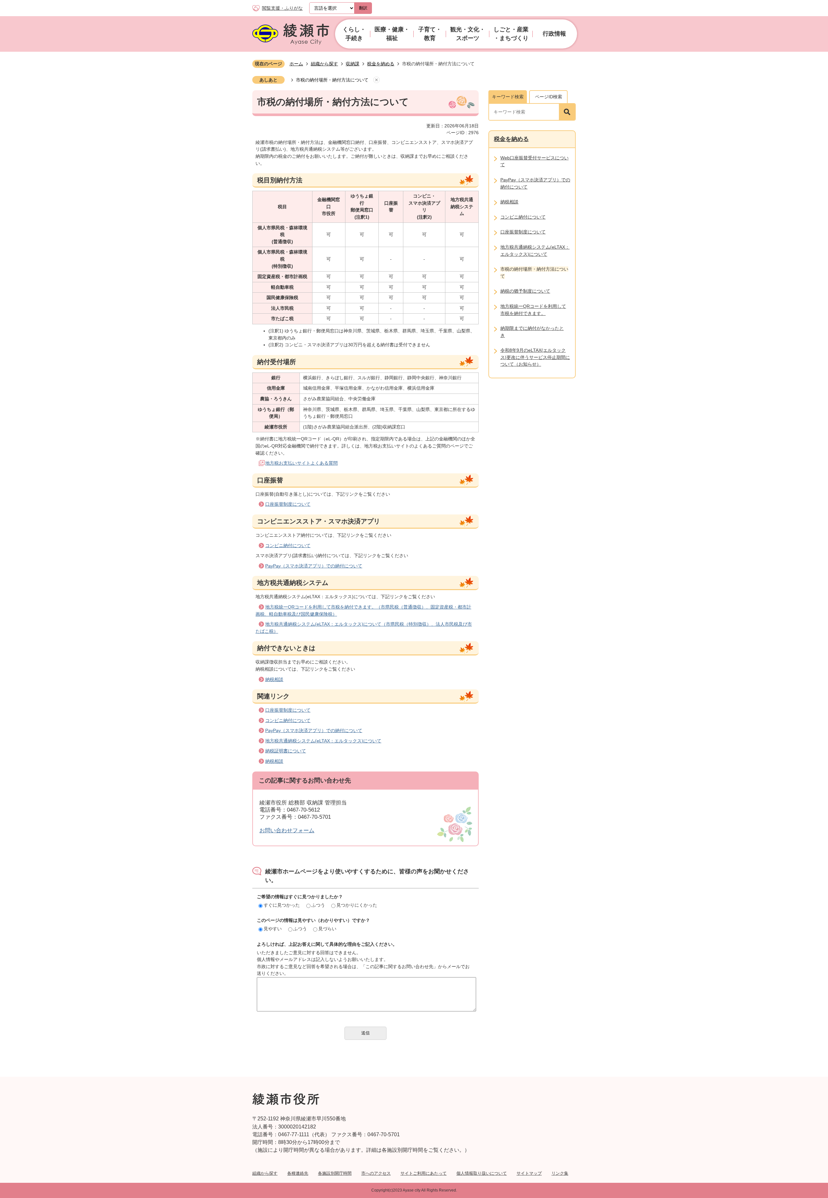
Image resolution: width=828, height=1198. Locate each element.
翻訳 (363, 7)
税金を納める (380, 63)
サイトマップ (529, 1173)
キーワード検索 (508, 96)
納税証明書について (285, 750)
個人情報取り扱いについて (481, 1173)
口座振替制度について (287, 504)
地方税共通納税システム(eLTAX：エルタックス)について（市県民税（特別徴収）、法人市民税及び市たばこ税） (364, 627)
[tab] (507, 96)
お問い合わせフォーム (286, 830)
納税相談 (274, 679)
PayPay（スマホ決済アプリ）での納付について (313, 565)
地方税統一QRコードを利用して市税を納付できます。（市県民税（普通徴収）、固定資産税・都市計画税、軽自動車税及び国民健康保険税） (363, 610)
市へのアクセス (376, 1173)
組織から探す (324, 63)
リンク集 (559, 1173)
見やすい (273, 928)
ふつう (318, 905)
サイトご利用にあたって (423, 1173)
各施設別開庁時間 (335, 1173)
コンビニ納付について (287, 545)
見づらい (327, 928)
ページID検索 (548, 96)
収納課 (352, 63)
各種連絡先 (297, 1173)
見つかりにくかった (356, 905)
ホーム (296, 63)
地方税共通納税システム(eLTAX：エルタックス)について (323, 740)
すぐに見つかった (282, 905)
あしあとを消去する (376, 80)
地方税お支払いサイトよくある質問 (301, 463)
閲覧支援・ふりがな (282, 8)
